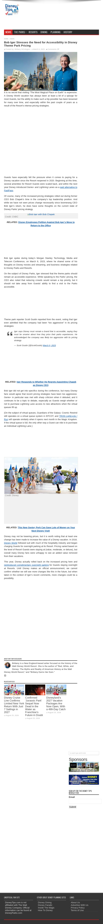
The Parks (19, 32)
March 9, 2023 (49, 345)
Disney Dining (45, 902)
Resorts (33, 32)
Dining (43, 32)
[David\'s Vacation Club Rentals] (84, 784)
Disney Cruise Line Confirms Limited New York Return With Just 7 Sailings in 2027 (14, 705)
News (8, 32)
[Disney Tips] (12, 16)
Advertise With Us (79, 905)
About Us (75, 902)
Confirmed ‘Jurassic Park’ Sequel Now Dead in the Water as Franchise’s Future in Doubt (34, 706)
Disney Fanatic (45, 905)
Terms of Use (77, 910)
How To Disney (45, 910)
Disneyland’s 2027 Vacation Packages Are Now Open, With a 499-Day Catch (56, 703)
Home (6, 39)
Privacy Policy (78, 907)
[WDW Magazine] (84, 771)
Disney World (10, 543)
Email (72, 797)
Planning (55, 32)
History (68, 32)
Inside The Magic (46, 907)
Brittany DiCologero (22, 49)
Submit (72, 807)
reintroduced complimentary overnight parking (26, 565)
